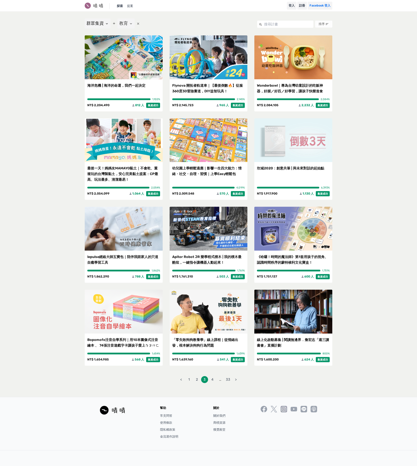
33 (228, 379)
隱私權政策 (167, 429)
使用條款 (166, 423)
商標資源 (219, 423)
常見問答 (166, 416)
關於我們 (219, 416)
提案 (130, 6)
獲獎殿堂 (219, 429)
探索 (120, 6)
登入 (292, 5)
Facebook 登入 (320, 5)
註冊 (302, 5)
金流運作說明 (169, 436)
